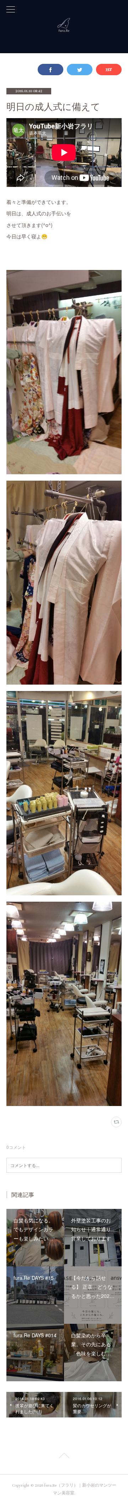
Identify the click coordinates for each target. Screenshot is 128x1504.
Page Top (64, 1457)
